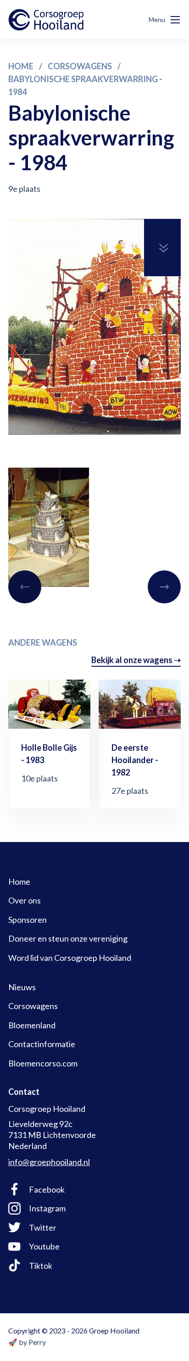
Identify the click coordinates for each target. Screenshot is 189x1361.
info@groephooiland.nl (49, 1162)
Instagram (47, 1208)
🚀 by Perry (27, 1342)
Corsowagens (33, 1006)
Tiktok (40, 1266)
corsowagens (80, 66)
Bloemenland (32, 1025)
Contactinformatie (41, 1044)
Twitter (42, 1227)
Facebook (47, 1189)
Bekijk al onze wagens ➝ (136, 660)
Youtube (44, 1246)
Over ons (24, 900)
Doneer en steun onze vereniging (68, 938)
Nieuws (22, 987)
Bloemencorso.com (43, 1063)
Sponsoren (27, 920)
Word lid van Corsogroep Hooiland (69, 958)
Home (20, 66)
